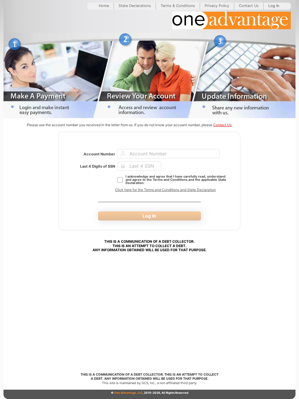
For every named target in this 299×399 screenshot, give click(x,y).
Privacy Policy (217, 6)
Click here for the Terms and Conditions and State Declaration (165, 190)
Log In (273, 6)
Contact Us (249, 6)
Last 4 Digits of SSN (97, 166)
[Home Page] (231, 21)
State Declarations (135, 6)
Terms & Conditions (178, 6)
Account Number (99, 154)
